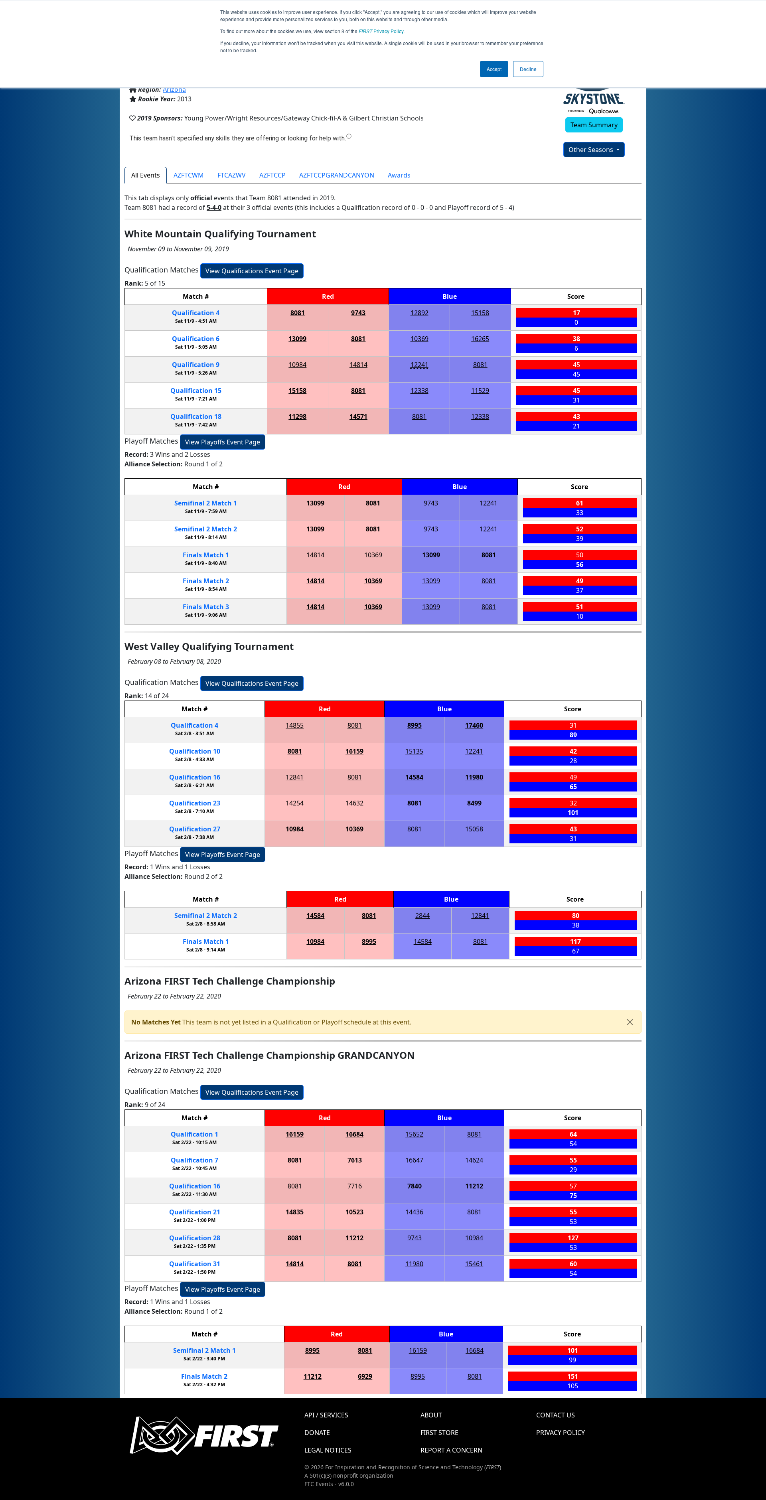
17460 (474, 725)
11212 (474, 1186)
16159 (354, 751)
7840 (414, 1186)
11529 (480, 390)
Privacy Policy (381, 31)
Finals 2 (206, 580)
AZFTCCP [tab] (272, 175)
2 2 (205, 529)
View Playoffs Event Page (222, 442)
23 (194, 803)
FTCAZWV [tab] (231, 175)
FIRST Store (439, 1432)
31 (194, 1263)
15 (195, 390)
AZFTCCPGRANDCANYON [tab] (336, 175)
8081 (297, 312)
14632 (354, 803)
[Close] (630, 1022)
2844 (422, 915)
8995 (414, 725)
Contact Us (555, 1415)
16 (194, 777)
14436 (414, 1212)
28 (194, 1238)
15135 (414, 751)
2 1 (205, 503)
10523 (354, 1212)
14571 (358, 416)
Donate (317, 1432)
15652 (414, 1134)
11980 (474, 777)
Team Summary (594, 124)
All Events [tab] (145, 175)
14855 (295, 725)
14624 (474, 1160)
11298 (297, 416)
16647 (414, 1160)
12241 (419, 364)
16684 (354, 1134)
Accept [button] (494, 68)
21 (194, 1212)
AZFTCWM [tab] (189, 175)
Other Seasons (592, 149)
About (431, 1415)
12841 (295, 777)
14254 (295, 803)
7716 (354, 1186)
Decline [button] (528, 68)
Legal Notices (327, 1450)
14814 (358, 364)
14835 (295, 1212)
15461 (474, 1263)
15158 (480, 312)
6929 (365, 1376)
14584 (414, 777)
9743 (358, 312)
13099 (297, 338)
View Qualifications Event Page (251, 270)
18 (195, 416)
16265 (480, 338)
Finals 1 (206, 555)
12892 (419, 312)
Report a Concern (451, 1450)
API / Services (326, 1415)
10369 (419, 338)
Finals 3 (206, 606)
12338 (419, 390)
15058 (474, 829)
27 (194, 829)
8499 (474, 803)
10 (194, 751)
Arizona (174, 89)
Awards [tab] (399, 175)
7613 (354, 1160)
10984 (297, 364)
